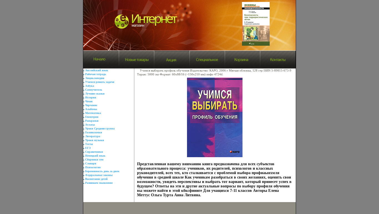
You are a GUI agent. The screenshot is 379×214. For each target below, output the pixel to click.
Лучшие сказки (95, 93)
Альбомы (91, 109)
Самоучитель (93, 89)
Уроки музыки (94, 140)
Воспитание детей (96, 178)
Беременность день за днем (102, 171)
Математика (93, 112)
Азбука (89, 85)
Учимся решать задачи (99, 81)
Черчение (91, 105)
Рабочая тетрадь (95, 74)
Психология (92, 167)
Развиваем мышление (99, 182)
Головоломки (93, 132)
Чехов (88, 101)
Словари (90, 163)
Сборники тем (94, 159)
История (90, 97)
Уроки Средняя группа (100, 128)
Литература (92, 136)
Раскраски (91, 120)
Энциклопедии (94, 78)
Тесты (89, 144)
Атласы (90, 124)
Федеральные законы (99, 175)
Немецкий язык (95, 155)
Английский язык (96, 70)
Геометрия (91, 116)
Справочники (94, 151)
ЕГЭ (88, 147)
